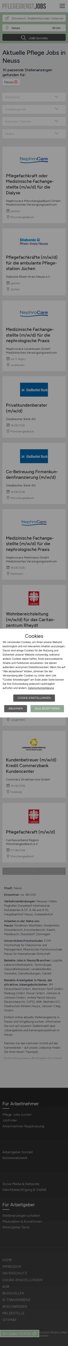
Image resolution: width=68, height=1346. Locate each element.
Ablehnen (16, 708)
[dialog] (34, 673)
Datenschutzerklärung (41, 688)
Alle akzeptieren (47, 708)
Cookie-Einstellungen (34, 698)
